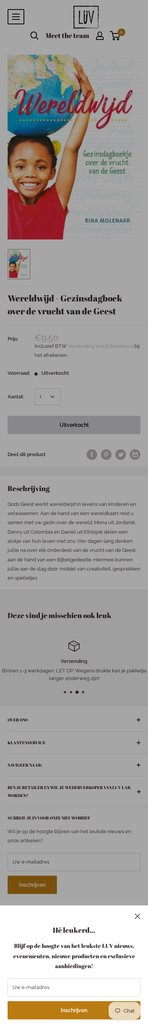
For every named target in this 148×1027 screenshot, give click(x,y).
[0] (115, 35)
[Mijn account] (100, 36)
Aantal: (16, 396)
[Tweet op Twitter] (120, 454)
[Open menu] (16, 16)
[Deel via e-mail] (135, 454)
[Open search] (34, 36)
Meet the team (67, 35)
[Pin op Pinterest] (106, 454)
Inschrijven (74, 1010)
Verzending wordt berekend (101, 346)
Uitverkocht (74, 425)
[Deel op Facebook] (92, 454)
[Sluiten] (137, 916)
